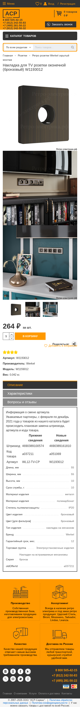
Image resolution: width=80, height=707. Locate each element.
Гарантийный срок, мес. (20, 541)
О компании (20, 693)
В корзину (30, 336)
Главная (8, 55)
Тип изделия (13, 527)
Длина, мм (12, 467)
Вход (51, 3)
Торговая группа (16, 547)
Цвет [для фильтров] (18, 521)
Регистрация (67, 3)
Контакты (67, 693)
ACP (11, 14)
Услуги (32, 693)
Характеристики (19, 393)
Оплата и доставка (49, 693)
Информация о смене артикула (27, 412)
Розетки (22, 55)
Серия (10, 559)
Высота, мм (13, 480)
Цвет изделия (14, 514)
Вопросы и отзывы (21, 402)
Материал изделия (17, 494)
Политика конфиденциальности (49, 702)
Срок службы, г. (15, 487)
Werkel (30, 363)
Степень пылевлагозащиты (22, 507)
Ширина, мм (13, 474)
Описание (15, 385)
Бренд (10, 534)
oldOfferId (12, 566)
